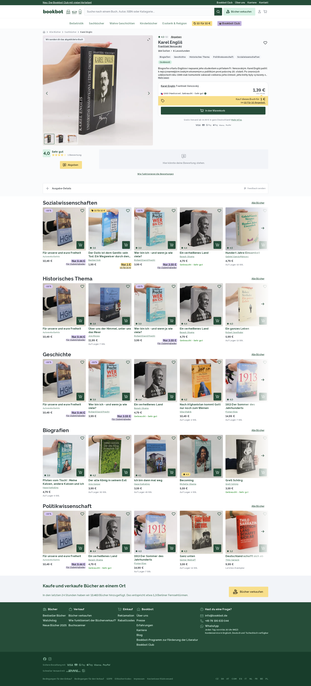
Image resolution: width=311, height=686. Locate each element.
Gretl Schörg (234, 480)
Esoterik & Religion (174, 23)
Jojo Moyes (94, 336)
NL (251, 679)
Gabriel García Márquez (237, 257)
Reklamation (126, 615)
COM (234, 679)
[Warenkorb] (265, 12)
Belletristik (76, 23)
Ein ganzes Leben (237, 328)
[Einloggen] (259, 12)
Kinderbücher (148, 23)
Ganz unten (187, 556)
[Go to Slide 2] (61, 139)
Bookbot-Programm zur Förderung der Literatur (167, 639)
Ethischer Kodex (123, 679)
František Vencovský (170, 46)
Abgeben (176, 37)
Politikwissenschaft (67, 506)
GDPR (109, 679)
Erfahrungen (145, 625)
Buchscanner (77, 625)
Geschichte (57, 354)
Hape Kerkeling (50, 488)
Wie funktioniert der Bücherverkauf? (92, 620)
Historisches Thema (67, 279)
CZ (217, 679)
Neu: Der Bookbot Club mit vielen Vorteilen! (67, 2)
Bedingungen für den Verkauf (89, 679)
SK (222, 679)
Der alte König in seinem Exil (107, 480)
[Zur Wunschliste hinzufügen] (265, 43)
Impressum (139, 679)
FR (256, 679)
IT (246, 679)
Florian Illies (231, 412)
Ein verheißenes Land (194, 252)
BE (261, 679)
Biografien (56, 430)
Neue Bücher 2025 (55, 625)
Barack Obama (187, 257)
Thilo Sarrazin (232, 560)
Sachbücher (96, 23)
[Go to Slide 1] (49, 139)
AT (227, 679)
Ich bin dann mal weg (148, 480)
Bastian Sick (94, 260)
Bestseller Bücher (54, 615)
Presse (141, 620)
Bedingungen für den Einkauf (57, 679)
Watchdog (50, 620)
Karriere (142, 630)
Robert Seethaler (234, 332)
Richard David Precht (144, 260)
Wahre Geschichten (122, 23)
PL (266, 679)
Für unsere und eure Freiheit (62, 252)
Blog (140, 635)
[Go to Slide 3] (72, 139)
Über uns (142, 615)
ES (240, 679)
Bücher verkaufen (80, 615)
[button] (98, 90)
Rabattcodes (126, 620)
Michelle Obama (188, 484)
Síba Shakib (185, 412)
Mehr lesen (163, 78)
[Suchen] (218, 12)
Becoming (187, 480)
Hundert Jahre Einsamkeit (242, 252)
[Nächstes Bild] (149, 93)
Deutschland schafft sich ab (244, 556)
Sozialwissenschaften (70, 203)
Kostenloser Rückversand (160, 679)
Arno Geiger (94, 484)
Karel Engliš (168, 86)
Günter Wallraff (188, 560)
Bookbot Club (145, 644)
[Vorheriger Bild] (47, 93)
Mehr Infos (236, 120)
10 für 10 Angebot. (254, 102)
